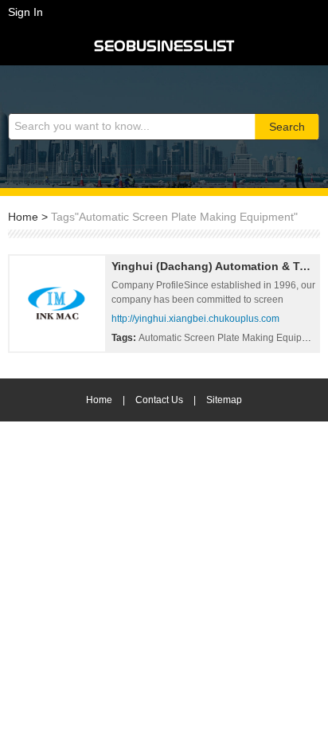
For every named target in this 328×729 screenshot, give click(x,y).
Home (23, 216)
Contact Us (159, 400)
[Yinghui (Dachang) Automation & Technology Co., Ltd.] (57, 303)
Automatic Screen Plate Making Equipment (232, 337)
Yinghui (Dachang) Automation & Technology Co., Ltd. (213, 266)
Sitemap (224, 400)
